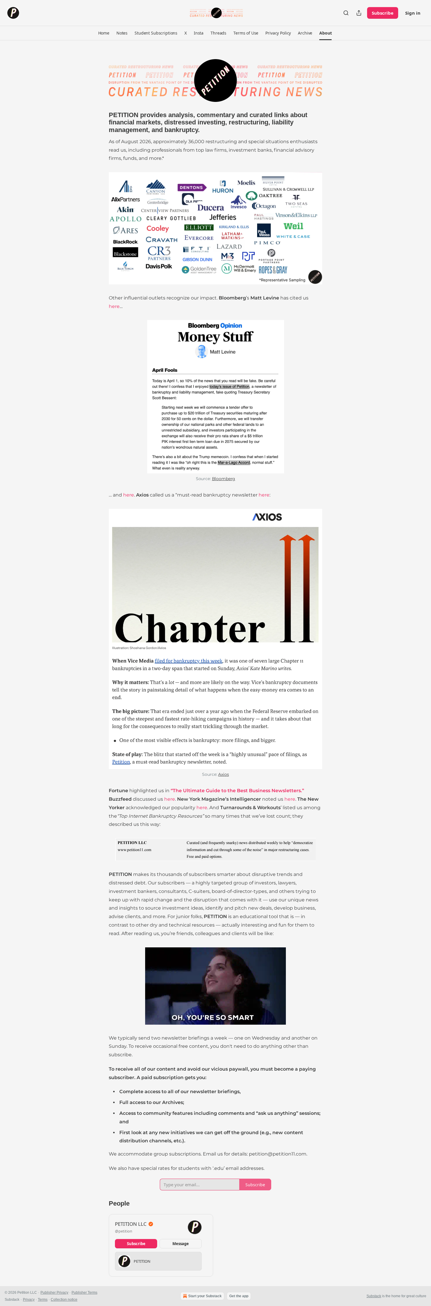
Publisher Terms (84, 1292)
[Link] (100, 122)
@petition (123, 1231)
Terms (42, 1300)
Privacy (29, 1300)
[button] (104, 33)
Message (180, 1243)
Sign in (412, 13)
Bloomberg (223, 478)
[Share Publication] (359, 13)
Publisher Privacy (54, 1292)
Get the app (238, 1296)
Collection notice (64, 1300)
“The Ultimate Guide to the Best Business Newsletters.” (237, 790)
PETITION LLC (131, 1224)
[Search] (346, 13)
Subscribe (382, 13)
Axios (223, 774)
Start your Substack (205, 1296)
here (114, 306)
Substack (373, 1296)
